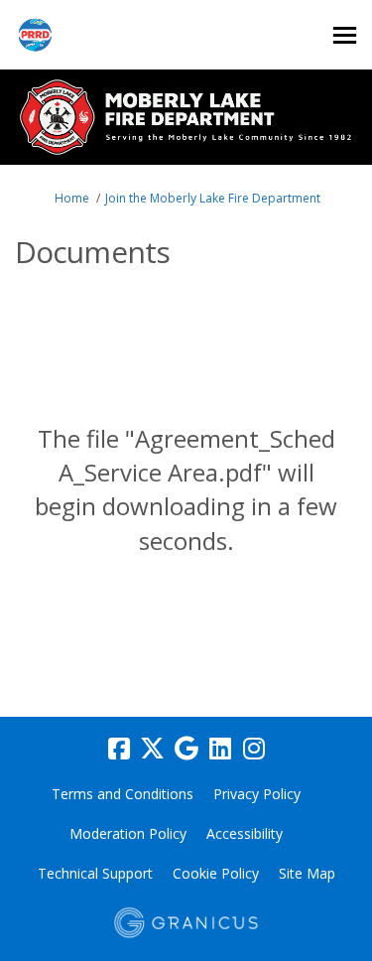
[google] (186, 748)
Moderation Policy (127, 833)
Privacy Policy (257, 793)
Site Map (307, 873)
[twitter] (153, 748)
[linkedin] (220, 748)
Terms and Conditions (122, 793)
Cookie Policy (216, 873)
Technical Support (95, 873)
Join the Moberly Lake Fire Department (212, 198)
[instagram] (254, 748)
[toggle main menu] (344, 35)
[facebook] (119, 748)
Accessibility (244, 833)
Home (72, 198)
